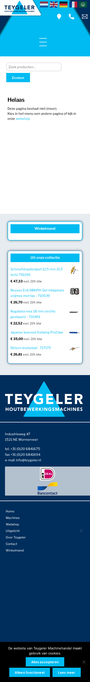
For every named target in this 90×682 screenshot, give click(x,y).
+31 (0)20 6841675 (25, 449)
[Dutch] (45, 4)
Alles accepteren (45, 662)
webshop (23, 119)
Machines (13, 518)
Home (10, 511)
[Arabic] (84, 4)
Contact (11, 544)
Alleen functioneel (29, 672)
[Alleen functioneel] (83, 661)
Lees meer (66, 672)
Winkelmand (15, 550)
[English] (55, 4)
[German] (64, 4)
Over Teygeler (16, 537)
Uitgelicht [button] (13, 531)
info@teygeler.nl (28, 460)
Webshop (12, 524)
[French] (74, 4)
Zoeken (18, 78)
